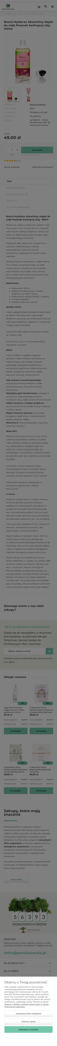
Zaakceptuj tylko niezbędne (28, 1013)
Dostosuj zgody (29, 1021)
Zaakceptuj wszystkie (28, 1029)
